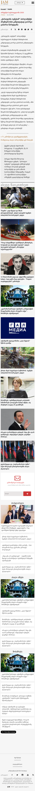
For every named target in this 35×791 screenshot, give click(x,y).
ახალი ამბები (17, 577)
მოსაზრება (17, 651)
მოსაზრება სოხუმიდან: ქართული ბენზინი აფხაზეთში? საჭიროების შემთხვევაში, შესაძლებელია (16, 698)
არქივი (3, 15)
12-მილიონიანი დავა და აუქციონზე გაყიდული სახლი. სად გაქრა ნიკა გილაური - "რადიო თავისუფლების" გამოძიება (17, 279)
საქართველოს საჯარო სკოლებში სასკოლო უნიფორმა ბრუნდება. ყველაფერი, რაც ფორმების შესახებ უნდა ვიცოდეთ (17, 528)
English (10, 9)
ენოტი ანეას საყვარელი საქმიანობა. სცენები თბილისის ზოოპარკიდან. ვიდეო (16, 371)
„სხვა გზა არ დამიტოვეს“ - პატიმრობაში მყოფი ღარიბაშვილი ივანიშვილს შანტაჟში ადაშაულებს (17, 558)
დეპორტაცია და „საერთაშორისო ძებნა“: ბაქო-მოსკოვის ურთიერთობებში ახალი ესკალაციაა (15, 466)
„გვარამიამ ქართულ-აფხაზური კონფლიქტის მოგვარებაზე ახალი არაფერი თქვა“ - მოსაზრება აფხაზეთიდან (17, 311)
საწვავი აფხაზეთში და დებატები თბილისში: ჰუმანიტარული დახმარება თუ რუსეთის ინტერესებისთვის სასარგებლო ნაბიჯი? (16, 710)
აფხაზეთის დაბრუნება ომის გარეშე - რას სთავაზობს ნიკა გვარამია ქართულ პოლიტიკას (16, 547)
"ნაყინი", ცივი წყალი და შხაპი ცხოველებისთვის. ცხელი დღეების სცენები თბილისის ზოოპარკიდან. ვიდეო (16, 213)
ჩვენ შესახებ (17, 758)
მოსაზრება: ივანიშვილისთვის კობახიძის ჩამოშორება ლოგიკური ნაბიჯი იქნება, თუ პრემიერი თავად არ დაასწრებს (16, 402)
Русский (3, 9)
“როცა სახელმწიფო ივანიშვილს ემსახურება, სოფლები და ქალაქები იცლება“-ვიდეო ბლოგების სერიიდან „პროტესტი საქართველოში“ (17, 246)
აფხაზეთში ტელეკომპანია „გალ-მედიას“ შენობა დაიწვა (15, 342)
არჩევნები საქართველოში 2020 (12, 13)
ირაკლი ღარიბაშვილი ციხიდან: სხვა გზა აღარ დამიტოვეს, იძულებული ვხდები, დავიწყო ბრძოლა (17, 434)
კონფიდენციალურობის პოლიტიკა (17, 771)
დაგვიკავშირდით (17, 764)
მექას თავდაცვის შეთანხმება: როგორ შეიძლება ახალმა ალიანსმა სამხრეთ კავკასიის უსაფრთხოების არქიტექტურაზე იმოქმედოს (17, 723)
